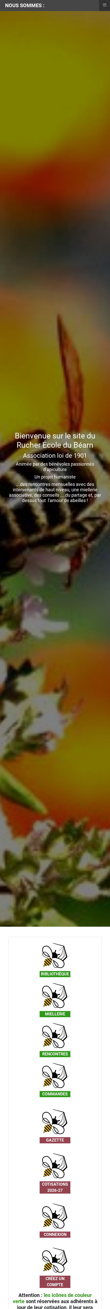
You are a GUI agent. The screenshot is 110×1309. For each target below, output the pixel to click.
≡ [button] (105, 5)
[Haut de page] (101, 1299)
